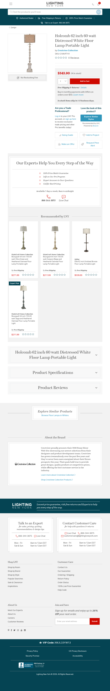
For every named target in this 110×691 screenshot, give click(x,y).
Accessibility (78, 656)
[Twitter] (14, 630)
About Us (12, 614)
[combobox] (55, 12)
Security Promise (32, 656)
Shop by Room (14, 567)
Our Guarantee (64, 571)
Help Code (62, 590)
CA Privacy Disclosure (77, 651)
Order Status (63, 583)
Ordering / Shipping (66, 575)
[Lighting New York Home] (55, 4)
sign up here (70, 119)
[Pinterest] (8, 630)
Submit (95, 621)
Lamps (13, 27)
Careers (11, 618)
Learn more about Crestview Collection (57, 475)
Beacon (95, 126)
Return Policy (63, 579)
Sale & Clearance (15, 583)
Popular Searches (15, 579)
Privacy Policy (32, 651)
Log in (57, 116)
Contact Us (62, 567)
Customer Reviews (16, 622)
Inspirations (13, 586)
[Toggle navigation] (11, 4)
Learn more (78, 95)
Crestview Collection (68, 51)
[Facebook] (11, 630)
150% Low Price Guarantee (69, 586)
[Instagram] (18, 630)
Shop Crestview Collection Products (56, 480)
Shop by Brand (14, 571)
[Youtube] (21, 630)
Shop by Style (13, 575)
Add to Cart (84, 81)
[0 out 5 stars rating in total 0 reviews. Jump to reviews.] (28, 275)
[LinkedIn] (25, 630)
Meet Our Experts (15, 610)
